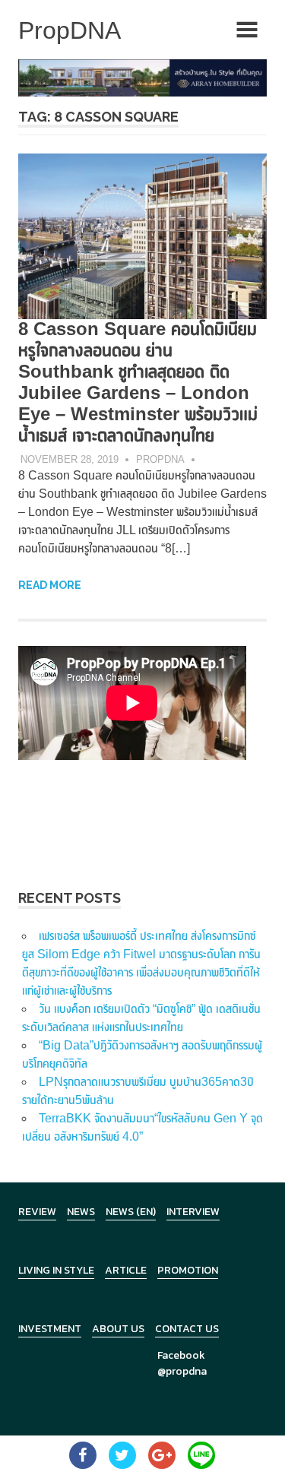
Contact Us (187, 1329)
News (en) (131, 1212)
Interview (193, 1212)
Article (126, 1270)
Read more (49, 585)
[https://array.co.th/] (142, 77)
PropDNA (160, 459)
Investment (49, 1329)
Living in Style (56, 1270)
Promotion (187, 1270)
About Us (118, 1329)
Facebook (181, 1355)
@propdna (182, 1371)
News (81, 1212)
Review (37, 1212)
